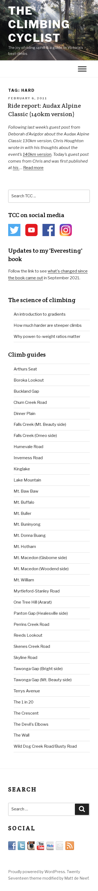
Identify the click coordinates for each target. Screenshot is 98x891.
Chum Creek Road (30, 402)
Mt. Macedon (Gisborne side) (40, 557)
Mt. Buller (22, 513)
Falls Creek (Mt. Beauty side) (40, 424)
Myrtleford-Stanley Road (37, 591)
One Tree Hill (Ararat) (33, 602)
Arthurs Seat (25, 369)
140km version (37, 154)
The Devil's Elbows (31, 724)
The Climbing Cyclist (39, 24)
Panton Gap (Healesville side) (41, 613)
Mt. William (24, 580)
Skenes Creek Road (32, 646)
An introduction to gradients (40, 314)
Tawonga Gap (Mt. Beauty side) (43, 679)
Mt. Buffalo (24, 502)
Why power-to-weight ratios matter (47, 336)
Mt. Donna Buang (30, 535)
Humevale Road (28, 446)
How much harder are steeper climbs (48, 325)
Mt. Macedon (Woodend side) (41, 568)
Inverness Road (28, 457)
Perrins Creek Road (31, 624)
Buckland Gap (26, 391)
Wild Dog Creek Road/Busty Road (45, 746)
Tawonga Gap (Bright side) (38, 668)
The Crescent (26, 713)
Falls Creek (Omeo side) (35, 435)
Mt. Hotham (25, 546)
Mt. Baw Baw (26, 491)
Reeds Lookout (28, 635)
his (16, 167)
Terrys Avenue (27, 691)
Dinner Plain (24, 413)
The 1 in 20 (23, 702)
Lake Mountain (27, 480)
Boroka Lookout (29, 380)
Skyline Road (25, 657)
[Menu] (82, 69)
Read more (33, 167)
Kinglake (22, 469)
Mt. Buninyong (27, 524)
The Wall (21, 735)
